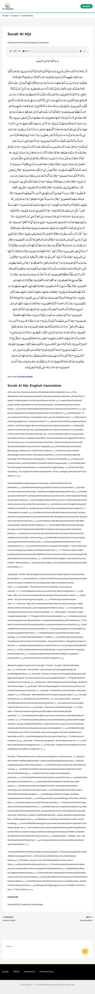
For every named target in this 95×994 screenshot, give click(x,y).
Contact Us (29, 971)
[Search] (85, 951)
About (16, 971)
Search (9, 946)
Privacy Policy (47, 971)
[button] (86, 6)
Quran (5, 971)
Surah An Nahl (25, 376)
